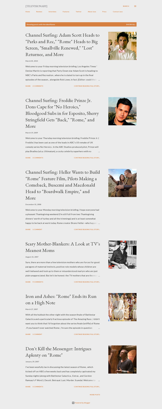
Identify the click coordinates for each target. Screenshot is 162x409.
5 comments (38, 387)
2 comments (38, 86)
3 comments (38, 158)
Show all (130, 24)
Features (66, 12)
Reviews (39, 12)
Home (27, 12)
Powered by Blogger (82, 403)
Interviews (52, 12)
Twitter (78, 12)
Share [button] (28, 86)
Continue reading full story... (87, 86)
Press (104, 12)
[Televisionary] (36, 6)
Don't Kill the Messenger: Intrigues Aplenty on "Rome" (58, 351)
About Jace (92, 12)
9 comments (38, 282)
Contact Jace (118, 12)
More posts (95, 395)
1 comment (37, 229)
